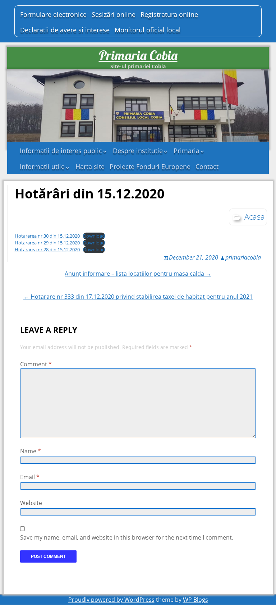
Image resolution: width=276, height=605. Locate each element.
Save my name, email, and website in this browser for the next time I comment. (126, 537)
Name (30, 451)
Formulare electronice (53, 14)
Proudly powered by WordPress (111, 600)
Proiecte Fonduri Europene (150, 166)
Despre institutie (138, 150)
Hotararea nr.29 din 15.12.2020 (47, 242)
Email (30, 477)
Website (31, 503)
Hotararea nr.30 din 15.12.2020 (47, 236)
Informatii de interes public (61, 150)
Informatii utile (42, 166)
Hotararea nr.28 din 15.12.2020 (47, 249)
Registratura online (169, 14)
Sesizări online (113, 14)
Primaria (186, 150)
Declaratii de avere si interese (65, 30)
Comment (36, 364)
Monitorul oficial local (148, 30)
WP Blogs (195, 600)
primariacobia (243, 257)
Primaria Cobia (138, 55)
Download (94, 236)
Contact (207, 166)
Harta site (90, 166)
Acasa (254, 216)
